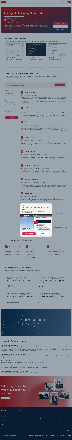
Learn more (43, 233)
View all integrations (29, 233)
